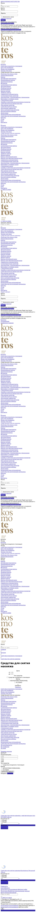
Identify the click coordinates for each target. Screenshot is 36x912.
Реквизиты (4, 886)
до (10, 674)
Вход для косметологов (8, 892)
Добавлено (4, 827)
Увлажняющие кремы (8, 80)
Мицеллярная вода (7, 75)
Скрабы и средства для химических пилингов (15, 102)
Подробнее (4, 828)
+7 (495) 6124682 (6, 189)
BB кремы (4, 83)
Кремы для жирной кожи (9, 157)
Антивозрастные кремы (8, 78)
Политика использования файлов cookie (14, 889)
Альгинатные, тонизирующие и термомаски (15, 97)
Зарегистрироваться (7, 23)
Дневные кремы (6, 88)
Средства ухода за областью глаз (11, 103)
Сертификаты (5, 888)
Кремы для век (5, 91)
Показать (18, 687)
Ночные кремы (6, 89)
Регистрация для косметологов (11, 30)
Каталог (3, 125)
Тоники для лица (6, 70)
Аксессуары (4, 113)
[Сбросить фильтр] (18, 684)
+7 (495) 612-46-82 (6, 897)
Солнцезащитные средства (9, 96)
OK (2, 908)
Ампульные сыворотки (8, 108)
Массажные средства (7, 105)
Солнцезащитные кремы (9, 85)
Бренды (3, 183)
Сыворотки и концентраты (9, 94)
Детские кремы (6, 86)
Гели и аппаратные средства (10, 110)
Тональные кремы (7, 81)
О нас (2, 185)
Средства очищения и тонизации (11, 66)
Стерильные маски (7, 100)
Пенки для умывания (7, 69)
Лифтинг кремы (6, 92)
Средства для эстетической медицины (13, 116)
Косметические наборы (8, 111)
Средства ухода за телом (9, 106)
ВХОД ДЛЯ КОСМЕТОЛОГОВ (10, 1)
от (10, 672)
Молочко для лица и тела (9, 74)
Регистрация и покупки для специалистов (14, 910)
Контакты (4, 188)
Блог (2, 186)
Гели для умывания (7, 67)
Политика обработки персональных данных (15, 891)
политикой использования (9, 905)
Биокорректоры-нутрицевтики (11, 114)
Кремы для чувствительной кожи (11, 158)
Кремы (3, 77)
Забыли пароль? (6, 18)
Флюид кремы (5, 155)
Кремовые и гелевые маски (9, 99)
